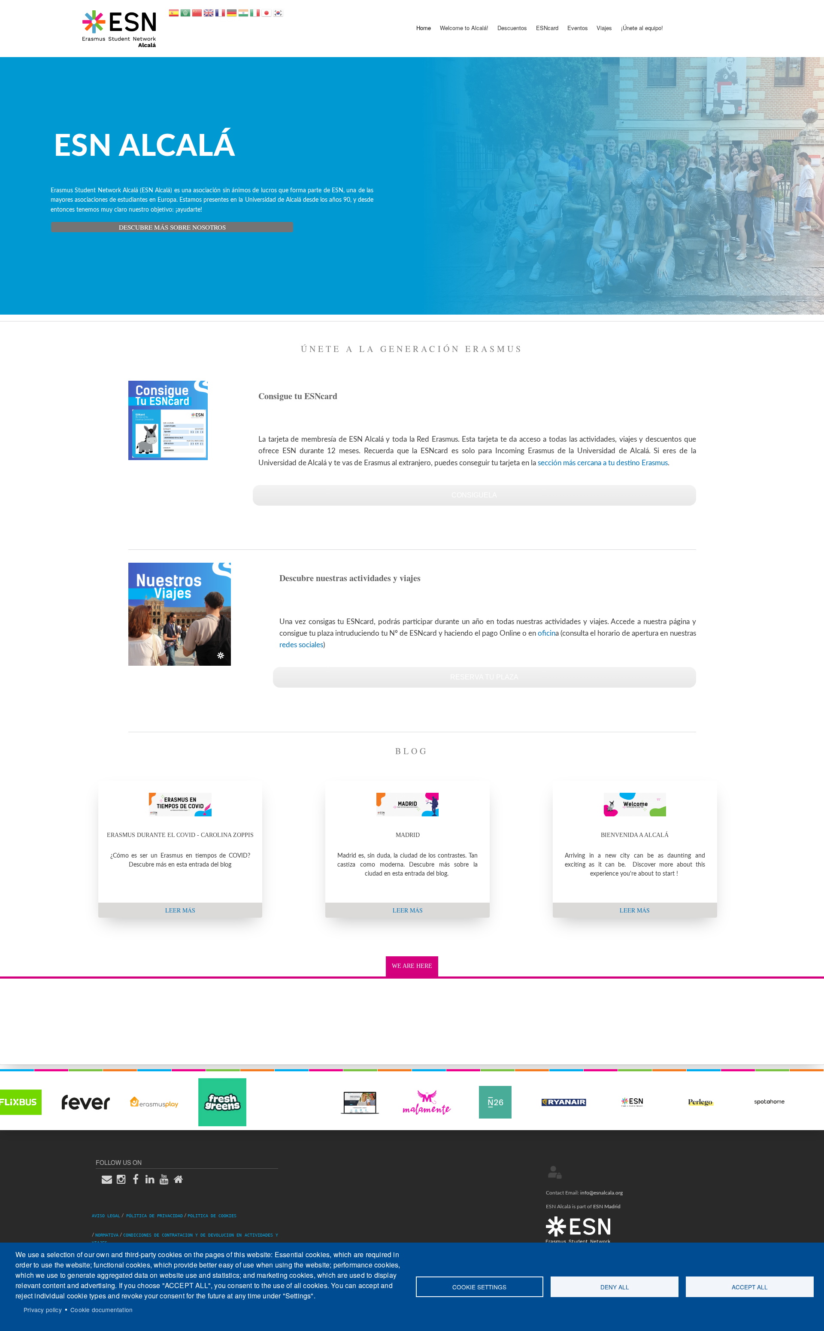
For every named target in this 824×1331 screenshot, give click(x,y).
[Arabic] (185, 16)
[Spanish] (174, 16)
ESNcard (547, 28)
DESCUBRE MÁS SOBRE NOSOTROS (172, 227)
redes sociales (301, 645)
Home (423, 28)
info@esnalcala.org (601, 1192)
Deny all (614, 1286)
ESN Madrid (607, 1206)
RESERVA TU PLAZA (484, 677)
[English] (208, 16)
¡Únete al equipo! (642, 28)
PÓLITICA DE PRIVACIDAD (154, 1215)
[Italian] (255, 16)
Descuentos (512, 28)
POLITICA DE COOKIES (212, 1215)
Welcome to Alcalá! (464, 28)
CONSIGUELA (474, 495)
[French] (220, 16)
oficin (546, 633)
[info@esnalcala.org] (109, 1179)
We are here (412, 966)
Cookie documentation (101, 1309)
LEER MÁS (180, 910)
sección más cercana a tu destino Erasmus (603, 463)
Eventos (577, 28)
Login (555, 1172)
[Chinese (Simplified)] (197, 16)
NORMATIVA (106, 1235)
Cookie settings (479, 1286)
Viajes (604, 28)
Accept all (750, 1286)
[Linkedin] (152, 1179)
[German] (232, 16)
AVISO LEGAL (106, 1215)
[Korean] (278, 16)
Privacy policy (43, 1309)
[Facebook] (138, 1179)
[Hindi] (243, 16)
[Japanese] (266, 16)
